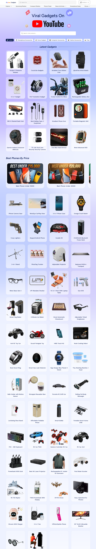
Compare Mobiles (35, 6)
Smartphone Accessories (25, 40)
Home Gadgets (42, 40)
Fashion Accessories (75, 40)
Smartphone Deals (75, 6)
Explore (8, 6)
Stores (86, 6)
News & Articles (59, 6)
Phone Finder (48, 6)
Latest (11, 40)
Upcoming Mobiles (21, 6)
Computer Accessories (58, 40)
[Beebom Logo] (11, 2)
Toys (88, 40)
